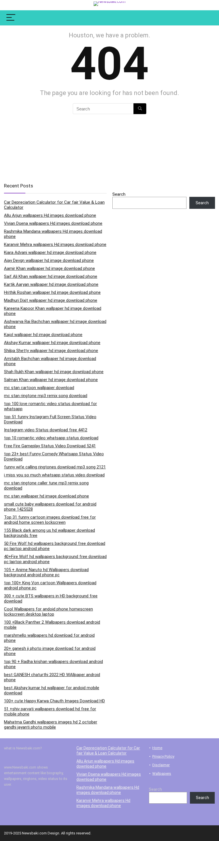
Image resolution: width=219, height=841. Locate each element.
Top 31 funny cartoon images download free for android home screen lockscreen (50, 520)
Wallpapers (161, 773)
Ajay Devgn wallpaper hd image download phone (49, 260)
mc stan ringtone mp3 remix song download (45, 395)
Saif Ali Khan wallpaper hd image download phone (50, 276)
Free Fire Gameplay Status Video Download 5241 (50, 445)
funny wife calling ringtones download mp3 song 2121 (55, 467)
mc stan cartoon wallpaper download (39, 387)
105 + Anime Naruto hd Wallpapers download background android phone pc (46, 572)
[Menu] (11, 17)
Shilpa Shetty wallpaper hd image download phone (51, 350)
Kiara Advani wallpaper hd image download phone (50, 252)
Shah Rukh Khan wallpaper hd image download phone (54, 371)
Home (157, 748)
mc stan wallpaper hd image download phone (46, 496)
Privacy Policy (163, 756)
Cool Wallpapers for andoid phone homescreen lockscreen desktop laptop (48, 612)
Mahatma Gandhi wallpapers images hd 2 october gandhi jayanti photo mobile (50, 724)
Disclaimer (161, 765)
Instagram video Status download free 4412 (45, 429)
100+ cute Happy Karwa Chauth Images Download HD (54, 700)
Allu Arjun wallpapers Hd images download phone (50, 215)
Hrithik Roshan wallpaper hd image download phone (52, 292)
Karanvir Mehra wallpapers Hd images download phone (55, 244)
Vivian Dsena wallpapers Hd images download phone (53, 223)
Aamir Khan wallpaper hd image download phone (49, 268)
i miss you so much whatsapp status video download (54, 475)
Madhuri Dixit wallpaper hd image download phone (50, 300)
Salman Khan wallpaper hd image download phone (51, 379)
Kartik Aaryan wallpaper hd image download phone (51, 284)
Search (118, 194)
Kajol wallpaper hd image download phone (43, 334)
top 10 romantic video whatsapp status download (51, 437)
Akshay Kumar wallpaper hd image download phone (52, 342)
